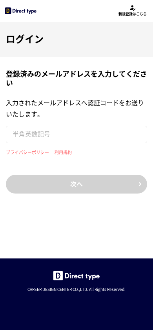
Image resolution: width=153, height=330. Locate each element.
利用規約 (63, 152)
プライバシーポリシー (27, 152)
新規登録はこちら (132, 14)
